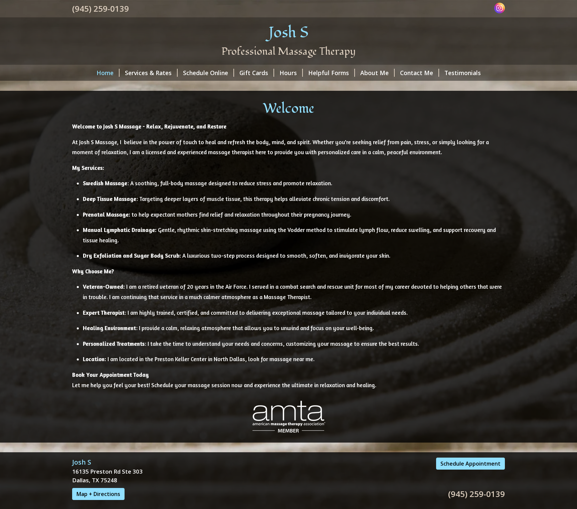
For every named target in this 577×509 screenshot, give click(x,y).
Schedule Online (205, 73)
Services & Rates (148, 73)
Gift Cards (253, 73)
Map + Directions (98, 494)
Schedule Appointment (470, 463)
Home (105, 73)
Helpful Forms (328, 73)
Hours (288, 73)
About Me (374, 73)
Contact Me (416, 73)
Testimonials (462, 73)
